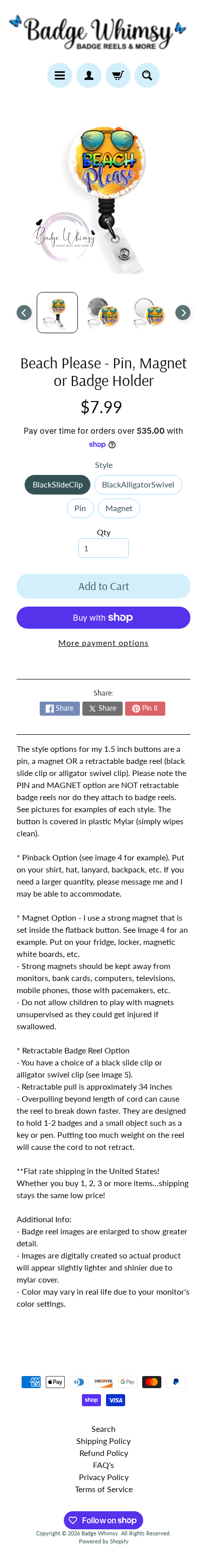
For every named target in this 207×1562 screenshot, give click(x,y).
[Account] (88, 75)
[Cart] (118, 75)
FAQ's (103, 1465)
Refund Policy (103, 1452)
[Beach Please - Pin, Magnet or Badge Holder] (57, 312)
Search (103, 1428)
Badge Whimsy (99, 1533)
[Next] (182, 312)
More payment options (103, 642)
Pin (83, 510)
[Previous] (24, 312)
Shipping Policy (103, 1440)
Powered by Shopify (104, 1541)
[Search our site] (147, 75)
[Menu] (59, 75)
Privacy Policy (104, 1477)
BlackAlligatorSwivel (142, 486)
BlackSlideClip (61, 486)
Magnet (123, 510)
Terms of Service (104, 1489)
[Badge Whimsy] (103, 31)
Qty (104, 532)
